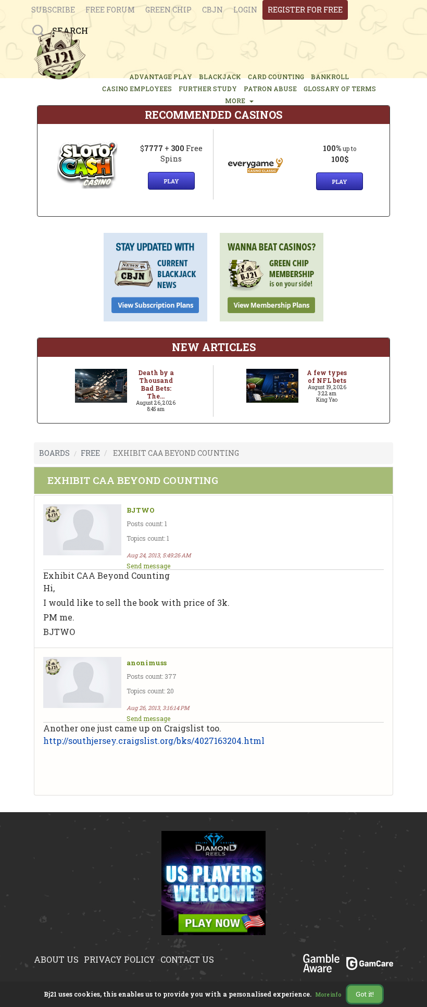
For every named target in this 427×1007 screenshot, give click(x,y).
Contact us (187, 959)
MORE (236, 100)
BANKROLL (330, 76)
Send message (148, 566)
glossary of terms (340, 88)
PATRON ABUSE (270, 88)
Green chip (168, 10)
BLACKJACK (220, 76)
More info (329, 994)
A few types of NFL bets (327, 376)
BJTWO (141, 510)
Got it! (365, 994)
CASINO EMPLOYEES (137, 88)
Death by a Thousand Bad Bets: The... (156, 384)
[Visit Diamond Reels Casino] (213, 889)
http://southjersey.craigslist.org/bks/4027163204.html (154, 740)
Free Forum (110, 10)
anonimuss (147, 663)
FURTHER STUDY (208, 88)
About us (56, 959)
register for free (305, 10)
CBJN (212, 10)
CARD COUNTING (276, 76)
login (245, 10)
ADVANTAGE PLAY (160, 76)
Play (171, 181)
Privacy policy (119, 959)
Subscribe (53, 10)
